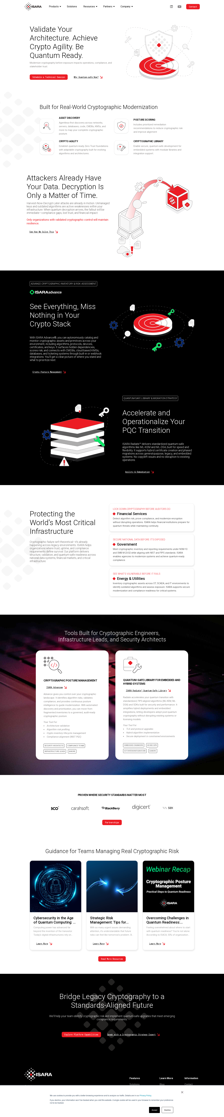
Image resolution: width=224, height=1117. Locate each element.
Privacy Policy (145, 1095)
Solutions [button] (72, 6)
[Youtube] (179, 6)
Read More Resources (112, 958)
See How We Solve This (41, 231)
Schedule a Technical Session (48, 77)
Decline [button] (167, 1110)
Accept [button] (154, 1110)
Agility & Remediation (137, 471)
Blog (162, 1084)
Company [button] (125, 6)
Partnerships (112, 822)
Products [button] (54, 6)
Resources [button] (89, 6)
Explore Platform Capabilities (81, 1034)
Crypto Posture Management (47, 371)
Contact (193, 6)
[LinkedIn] (171, 6)
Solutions (135, 1084)
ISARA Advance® (54, 687)
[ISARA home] (33, 6)
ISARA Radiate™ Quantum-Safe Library (146, 690)
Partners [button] (107, 6)
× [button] (182, 1091)
